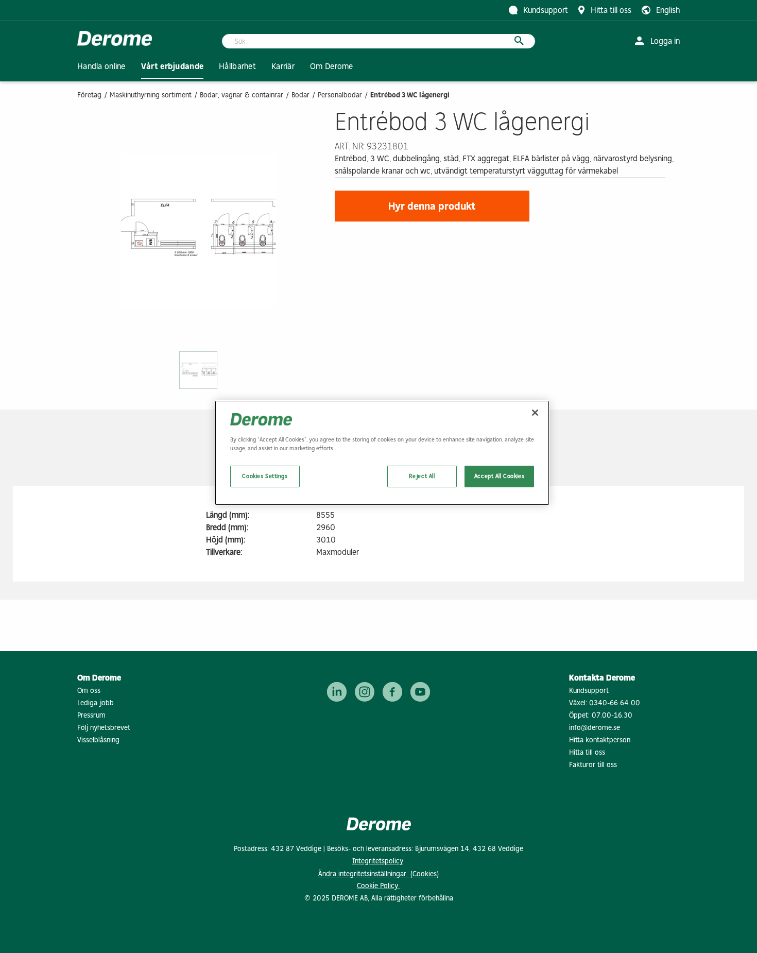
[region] (382, 452)
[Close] (535, 412)
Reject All (422, 476)
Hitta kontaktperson (599, 740)
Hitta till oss (587, 752)
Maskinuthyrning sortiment (151, 95)
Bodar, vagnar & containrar (241, 95)
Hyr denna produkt (432, 206)
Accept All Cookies (499, 476)
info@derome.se (594, 727)
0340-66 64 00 (614, 703)
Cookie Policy (378, 885)
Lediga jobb (95, 703)
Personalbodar (340, 95)
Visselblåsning (98, 740)
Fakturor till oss (593, 764)
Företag (89, 95)
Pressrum (91, 715)
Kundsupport (589, 690)
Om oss (88, 690)
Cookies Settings (264, 476)
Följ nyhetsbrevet (103, 727)
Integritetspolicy (377, 861)
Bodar (300, 95)
